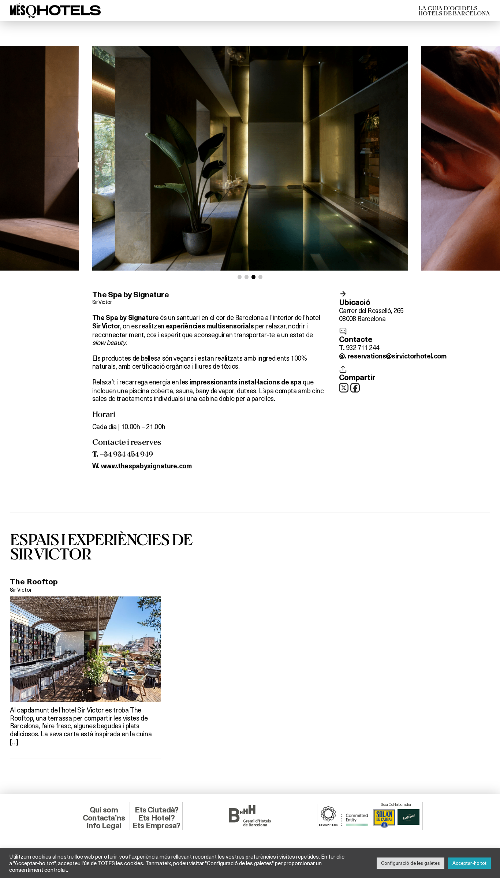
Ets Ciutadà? (156, 810)
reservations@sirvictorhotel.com (397, 356)
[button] (240, 277)
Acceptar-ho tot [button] (469, 863)
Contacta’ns (104, 818)
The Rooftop (34, 582)
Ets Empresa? (156, 825)
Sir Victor (102, 301)
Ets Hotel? (156, 818)
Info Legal (103, 825)
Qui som (104, 810)
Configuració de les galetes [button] (410, 863)
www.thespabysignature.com (146, 466)
